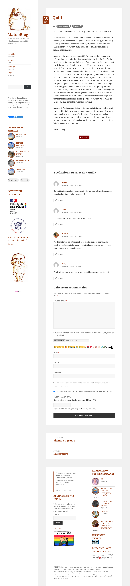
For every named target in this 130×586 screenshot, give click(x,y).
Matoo (65, 233)
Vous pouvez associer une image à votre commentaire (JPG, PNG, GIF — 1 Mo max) (84, 334)
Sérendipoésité (22, 161)
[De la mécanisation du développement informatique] (95, 523)
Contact (10, 244)
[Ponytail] (95, 514)
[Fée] (95, 481)
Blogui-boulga (62, 26)
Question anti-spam (62, 397)
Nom (56, 353)
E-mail (56, 362)
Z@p (64, 263)
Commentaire (60, 301)
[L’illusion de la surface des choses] (95, 503)
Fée (102, 479)
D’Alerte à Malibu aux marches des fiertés (106, 491)
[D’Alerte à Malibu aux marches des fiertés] (95, 491)
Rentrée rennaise (20, 144)
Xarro (64, 182)
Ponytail (104, 512)
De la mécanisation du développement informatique (107, 524)
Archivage (11, 67)
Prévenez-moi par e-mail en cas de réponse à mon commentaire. (84, 392)
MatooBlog (18, 34)
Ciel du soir (21, 134)
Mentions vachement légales (18, 240)
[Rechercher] (27, 87)
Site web (57, 372)
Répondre (59, 200)
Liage (11, 74)
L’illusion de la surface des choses (107, 503)
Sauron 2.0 (20, 169)
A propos (11, 61)
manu (64, 209)
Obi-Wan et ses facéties (22, 153)
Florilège (76, 26)
